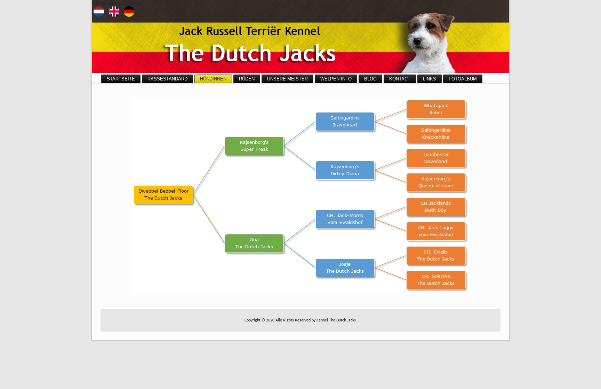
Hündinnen (213, 78)
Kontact (399, 78)
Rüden (247, 78)
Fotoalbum (463, 78)
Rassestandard (167, 78)
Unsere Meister (287, 78)
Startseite (121, 78)
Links (429, 78)
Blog (370, 78)
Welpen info (336, 78)
